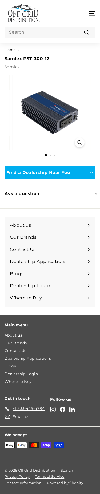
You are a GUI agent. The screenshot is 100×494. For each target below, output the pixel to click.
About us (13, 335)
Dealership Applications (28, 358)
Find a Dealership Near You (38, 172)
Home (10, 50)
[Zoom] (80, 142)
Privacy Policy (17, 476)
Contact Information (23, 483)
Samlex (12, 66)
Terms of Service (49, 476)
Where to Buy (18, 381)
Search (67, 470)
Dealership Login (21, 373)
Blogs (10, 366)
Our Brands (16, 343)
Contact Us (15, 350)
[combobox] (50, 32)
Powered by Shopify (65, 483)
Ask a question (22, 193)
